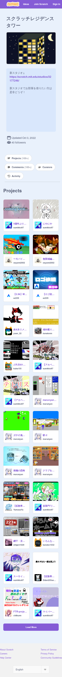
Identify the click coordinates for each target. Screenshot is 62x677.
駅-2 (45, 435)
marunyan (47, 403)
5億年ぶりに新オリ (20, 223)
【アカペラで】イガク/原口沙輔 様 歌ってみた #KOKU (50, 364)
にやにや (47, 223)
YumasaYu (18, 509)
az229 (16, 297)
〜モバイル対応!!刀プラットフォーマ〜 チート (20, 258)
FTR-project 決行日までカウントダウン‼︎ (20, 611)
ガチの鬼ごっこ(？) (20, 435)
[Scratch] (13, 4)
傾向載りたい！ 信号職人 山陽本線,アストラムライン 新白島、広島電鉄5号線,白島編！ (50, 329)
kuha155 (17, 368)
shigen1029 (18, 544)
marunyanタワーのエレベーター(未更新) (50, 399)
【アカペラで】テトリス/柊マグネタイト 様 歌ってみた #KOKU (20, 399)
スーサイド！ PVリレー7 (20, 576)
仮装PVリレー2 (50, 505)
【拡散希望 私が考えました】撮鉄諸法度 (50, 576)
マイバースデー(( (50, 611)
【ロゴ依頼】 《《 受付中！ (50, 294)
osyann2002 (19, 262)
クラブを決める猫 (50, 470)
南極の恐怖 (19, 470)
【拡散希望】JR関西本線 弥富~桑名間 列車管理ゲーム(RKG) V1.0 (20, 505)
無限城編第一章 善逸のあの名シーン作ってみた (50, 258)
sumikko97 (18, 227)
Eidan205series (50, 580)
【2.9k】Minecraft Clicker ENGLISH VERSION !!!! (20, 294)
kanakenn (47, 333)
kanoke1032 (48, 544)
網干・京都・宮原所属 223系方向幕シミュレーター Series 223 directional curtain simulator (20, 540)
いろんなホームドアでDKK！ (50, 540)
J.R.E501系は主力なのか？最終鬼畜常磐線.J (20, 364)
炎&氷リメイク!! (20, 329)
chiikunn (17, 615)
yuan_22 (17, 333)
